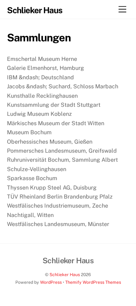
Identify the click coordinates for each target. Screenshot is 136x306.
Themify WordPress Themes (93, 282)
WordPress (51, 282)
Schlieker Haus (65, 274)
